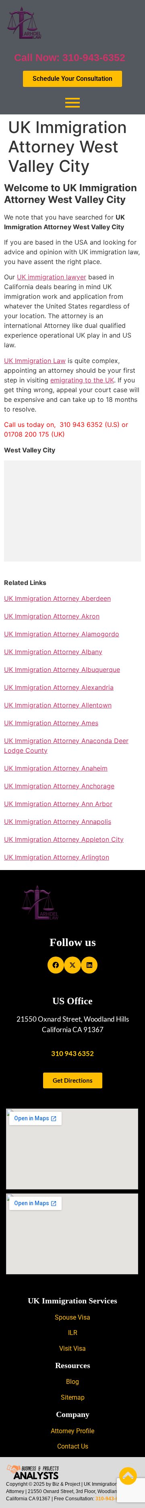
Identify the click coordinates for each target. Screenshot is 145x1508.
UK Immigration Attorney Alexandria (59, 687)
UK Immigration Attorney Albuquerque (62, 669)
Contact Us (72, 1446)
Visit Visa (72, 1348)
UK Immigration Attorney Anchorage (59, 786)
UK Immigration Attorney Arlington (56, 857)
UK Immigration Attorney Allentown (58, 705)
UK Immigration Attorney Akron (51, 616)
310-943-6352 (111, 1499)
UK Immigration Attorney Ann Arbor (58, 804)
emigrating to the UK (82, 380)
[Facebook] (56, 965)
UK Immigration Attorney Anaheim (56, 768)
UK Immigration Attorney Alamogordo (61, 634)
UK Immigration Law (35, 361)
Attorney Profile (72, 1431)
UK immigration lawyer (51, 277)
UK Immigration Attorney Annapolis (57, 821)
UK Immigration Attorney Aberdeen (57, 598)
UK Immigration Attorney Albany (53, 652)
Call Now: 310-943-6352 (69, 57)
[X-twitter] (72, 965)
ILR (72, 1333)
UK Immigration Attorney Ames (51, 723)
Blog (72, 1382)
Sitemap (73, 1397)
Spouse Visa (72, 1317)
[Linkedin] (89, 965)
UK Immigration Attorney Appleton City (64, 839)
